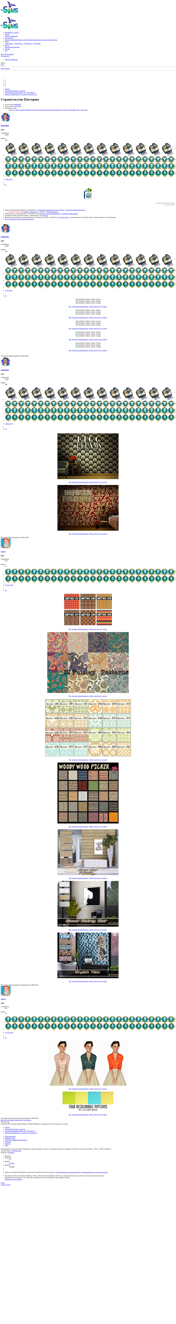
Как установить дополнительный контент (19, 219)
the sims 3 (33, 110)
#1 (6, 184)
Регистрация (5, 68)
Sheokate (11, 1152)
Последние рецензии (12, 47)
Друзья (7, 49)
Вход (2, 65)
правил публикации (31, 212)
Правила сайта (10, 1138)
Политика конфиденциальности (16, 1140)
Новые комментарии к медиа (38, 40)
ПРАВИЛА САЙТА (12, 32)
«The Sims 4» (9, 43)
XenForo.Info (16, 1151)
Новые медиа (22, 40)
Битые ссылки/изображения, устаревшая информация (59, 214)
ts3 (38, 110)
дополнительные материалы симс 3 (51, 110)
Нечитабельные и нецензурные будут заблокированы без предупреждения (81, 1172)
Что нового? (9, 38)
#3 (6, 429)
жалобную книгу (52, 212)
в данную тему (63, 217)
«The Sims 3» (18, 43)
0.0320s (11, 1163)
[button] (7, 42)
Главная (7, 1144)
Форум (7, 34)
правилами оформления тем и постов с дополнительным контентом (61, 210)
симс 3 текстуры (81, 110)
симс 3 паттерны (70, 110)
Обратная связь (10, 1136)
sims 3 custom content (22, 110)
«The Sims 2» (28, 43)
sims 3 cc (12, 110)
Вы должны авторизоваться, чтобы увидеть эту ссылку (88, 306)
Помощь (8, 1142)
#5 (6, 1038)
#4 (6, 590)
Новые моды (52, 40)
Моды (7, 45)
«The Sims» (37, 43)
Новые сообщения (11, 36)
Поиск (45, 215)
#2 (6, 296)
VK (6, 51)
